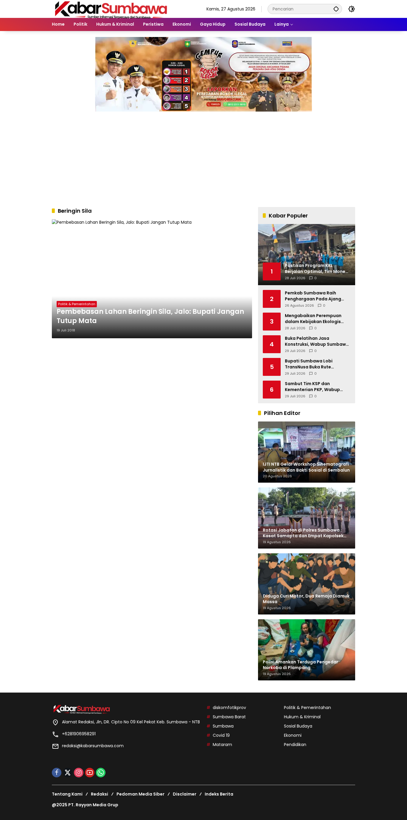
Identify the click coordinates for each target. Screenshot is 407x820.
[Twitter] (67, 772)
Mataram (222, 745)
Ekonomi (293, 735)
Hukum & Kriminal (302, 717)
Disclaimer (184, 794)
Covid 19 (221, 735)
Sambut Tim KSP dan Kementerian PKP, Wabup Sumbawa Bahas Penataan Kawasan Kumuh (314, 387)
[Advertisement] (203, 156)
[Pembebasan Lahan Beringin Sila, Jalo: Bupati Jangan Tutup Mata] (152, 278)
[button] (336, 9)
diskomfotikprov (229, 708)
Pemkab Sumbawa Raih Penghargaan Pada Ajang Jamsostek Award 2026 (313, 296)
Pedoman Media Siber (140, 794)
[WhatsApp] (100, 772)
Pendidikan (295, 745)
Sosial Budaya (298, 726)
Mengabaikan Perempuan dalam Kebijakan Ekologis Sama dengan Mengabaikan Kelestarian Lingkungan (316, 319)
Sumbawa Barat (229, 717)
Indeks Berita (219, 794)
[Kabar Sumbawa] (111, 9)
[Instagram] (78, 772)
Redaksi (99, 794)
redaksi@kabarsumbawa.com (93, 746)
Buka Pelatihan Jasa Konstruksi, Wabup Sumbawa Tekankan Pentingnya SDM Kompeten (317, 341)
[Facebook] (56, 772)
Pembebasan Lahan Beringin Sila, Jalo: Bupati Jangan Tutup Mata (150, 316)
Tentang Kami (67, 794)
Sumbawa (223, 726)
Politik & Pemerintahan (76, 304)
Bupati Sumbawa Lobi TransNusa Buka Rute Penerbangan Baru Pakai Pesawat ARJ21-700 (312, 364)
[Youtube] (89, 772)
